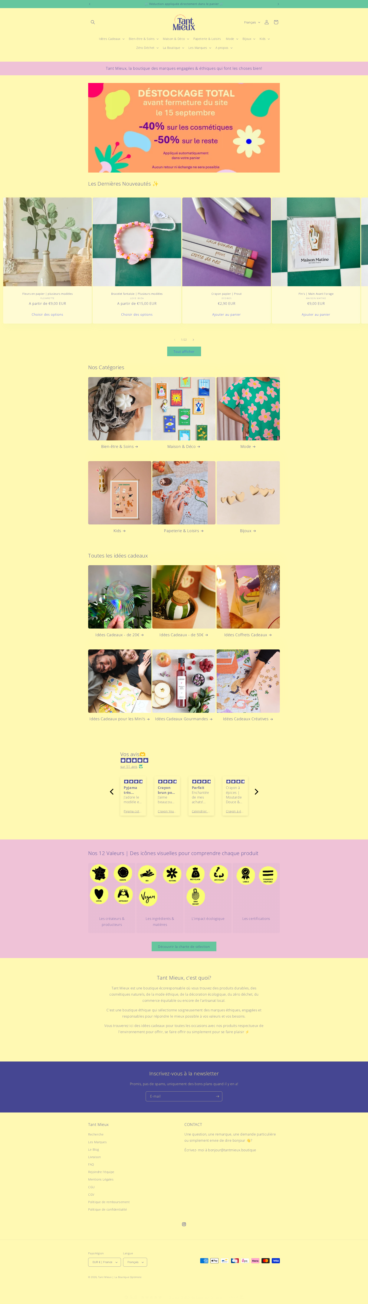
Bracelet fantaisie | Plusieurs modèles (137, 294)
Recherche (96, 1134)
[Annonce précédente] (89, 4)
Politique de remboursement (109, 1202)
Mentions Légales (101, 1179)
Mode (245, 446)
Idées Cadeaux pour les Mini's (117, 718)
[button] (93, 22)
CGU (91, 1187)
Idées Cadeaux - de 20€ (117, 634)
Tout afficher (184, 351)
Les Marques (97, 1142)
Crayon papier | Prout (226, 294)
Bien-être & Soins (117, 446)
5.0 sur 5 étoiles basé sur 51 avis (195, 1297)
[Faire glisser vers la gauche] (174, 339)
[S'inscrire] (217, 1096)
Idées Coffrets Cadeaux (245, 634)
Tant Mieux (105, 1277)
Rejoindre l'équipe (101, 1172)
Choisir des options (47, 314)
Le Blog (93, 1149)
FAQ (91, 1164)
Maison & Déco (181, 446)
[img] (186, 760)
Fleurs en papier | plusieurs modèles (47, 294)
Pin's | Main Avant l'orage (316, 294)
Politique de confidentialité (107, 1209)
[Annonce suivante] (278, 4)
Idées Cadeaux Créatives (246, 718)
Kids (117, 530)
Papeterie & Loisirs (181, 530)
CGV (91, 1194)
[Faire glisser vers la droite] (193, 339)
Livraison (94, 1157)
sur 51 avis (129, 766)
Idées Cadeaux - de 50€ (181, 634)
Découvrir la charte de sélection (184, 946)
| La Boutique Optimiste (126, 1277)
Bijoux (246, 530)
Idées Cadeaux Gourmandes (181, 718)
